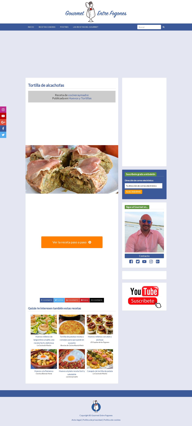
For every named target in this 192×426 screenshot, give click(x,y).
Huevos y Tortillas (80, 98)
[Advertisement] (96, 53)
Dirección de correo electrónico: (139, 180)
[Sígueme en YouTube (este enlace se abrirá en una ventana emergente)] (3, 116)
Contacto (144, 255)
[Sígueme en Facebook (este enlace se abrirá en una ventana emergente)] (3, 128)
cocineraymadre (78, 95)
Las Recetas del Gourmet (85, 27)
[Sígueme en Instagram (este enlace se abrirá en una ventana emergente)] (3, 109)
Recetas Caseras (47, 27)
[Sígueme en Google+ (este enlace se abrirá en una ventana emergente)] (3, 122)
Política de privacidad (92, 420)
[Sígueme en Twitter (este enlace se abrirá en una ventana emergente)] (3, 135)
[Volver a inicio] (96, 11)
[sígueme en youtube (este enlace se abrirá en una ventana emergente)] (144, 296)
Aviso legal (76, 420)
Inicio (31, 27)
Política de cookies (112, 420)
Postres (64, 27)
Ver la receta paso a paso (70, 242)
